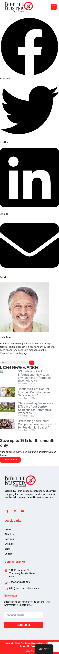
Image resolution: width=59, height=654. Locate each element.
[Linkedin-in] (23, 511)
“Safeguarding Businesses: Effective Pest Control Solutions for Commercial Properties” (36, 408)
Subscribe (24, 624)
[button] (54, 7)
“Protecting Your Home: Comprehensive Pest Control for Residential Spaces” (37, 424)
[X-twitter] (15, 511)
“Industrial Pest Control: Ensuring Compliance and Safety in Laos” (34, 392)
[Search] (31, 363)
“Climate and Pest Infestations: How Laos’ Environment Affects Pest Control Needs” (35, 376)
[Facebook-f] (7, 511)
